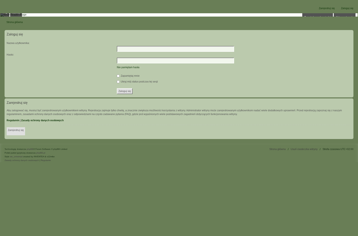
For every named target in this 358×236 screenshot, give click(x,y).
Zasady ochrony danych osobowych (42, 120)
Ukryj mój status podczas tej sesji (139, 81)
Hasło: (10, 54)
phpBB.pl (40, 153)
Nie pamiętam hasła (128, 67)
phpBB (30, 149)
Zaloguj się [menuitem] (347, 8)
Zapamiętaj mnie (130, 75)
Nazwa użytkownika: (18, 43)
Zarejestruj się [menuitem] (327, 8)
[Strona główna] (179, 15)
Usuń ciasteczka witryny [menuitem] (304, 149)
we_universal (16, 156)
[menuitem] (22, 160)
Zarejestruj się (16, 130)
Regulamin (13, 120)
